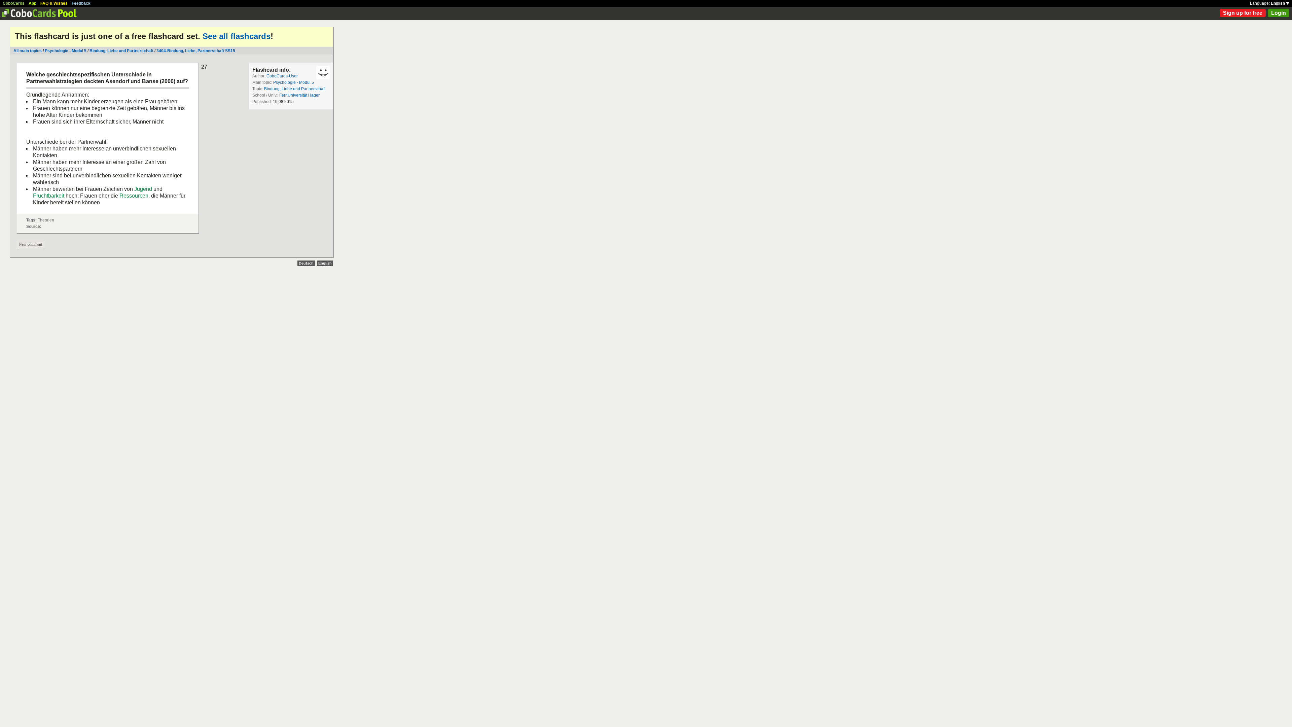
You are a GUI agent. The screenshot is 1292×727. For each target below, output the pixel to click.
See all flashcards (237, 36)
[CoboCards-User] (323, 72)
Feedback (81, 3)
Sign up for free (1242, 13)
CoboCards (14, 3)
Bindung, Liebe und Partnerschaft (121, 50)
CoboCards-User (282, 76)
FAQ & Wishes (54, 3)
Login (1278, 13)
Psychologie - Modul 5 (65, 50)
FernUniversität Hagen (300, 95)
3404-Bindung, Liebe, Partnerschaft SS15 (195, 50)
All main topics (27, 50)
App (32, 3)
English (1278, 3)
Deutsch (306, 263)
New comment (30, 244)
